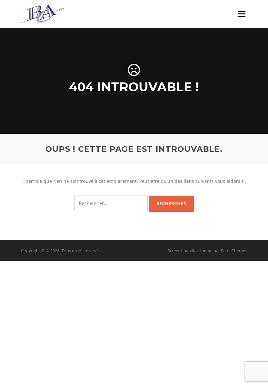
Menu (241, 14)
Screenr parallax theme (190, 251)
